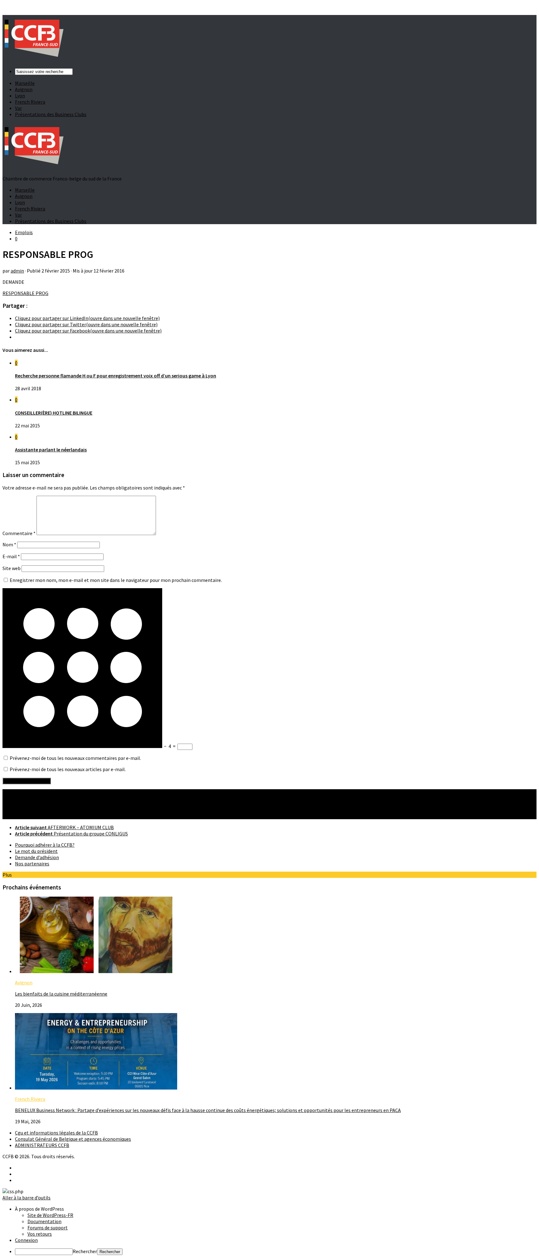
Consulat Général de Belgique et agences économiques (73, 1139)
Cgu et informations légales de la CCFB (56, 1133)
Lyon (20, 95)
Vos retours (39, 1234)
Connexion (26, 1240)
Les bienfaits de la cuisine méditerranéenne (61, 994)
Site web (11, 568)
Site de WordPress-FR (50, 1215)
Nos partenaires (32, 863)
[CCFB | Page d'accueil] (33, 60)
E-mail (11, 556)
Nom (9, 544)
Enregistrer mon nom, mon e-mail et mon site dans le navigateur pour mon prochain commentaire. (116, 580)
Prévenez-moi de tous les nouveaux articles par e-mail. (68, 769)
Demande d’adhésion (37, 857)
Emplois (24, 232)
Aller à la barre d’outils (26, 1197)
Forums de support (47, 1227)
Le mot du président (36, 851)
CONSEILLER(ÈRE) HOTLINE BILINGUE (53, 413)
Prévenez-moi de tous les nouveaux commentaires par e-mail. (75, 758)
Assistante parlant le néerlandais (51, 449)
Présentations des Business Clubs (50, 114)
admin (17, 271)
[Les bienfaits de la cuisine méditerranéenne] (96, 971)
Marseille (25, 83)
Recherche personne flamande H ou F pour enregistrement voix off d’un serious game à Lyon (115, 375)
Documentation (44, 1221)
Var (18, 108)
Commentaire (19, 533)
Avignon (23, 89)
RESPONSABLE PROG (25, 293)
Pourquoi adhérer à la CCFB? (45, 845)
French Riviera (30, 102)
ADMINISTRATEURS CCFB (42, 1145)
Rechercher (85, 1251)
